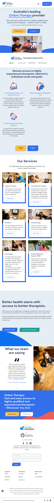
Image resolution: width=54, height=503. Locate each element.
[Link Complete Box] (14, 187)
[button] (38, 4)
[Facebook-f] (23, 443)
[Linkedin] (30, 443)
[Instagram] (27, 443)
